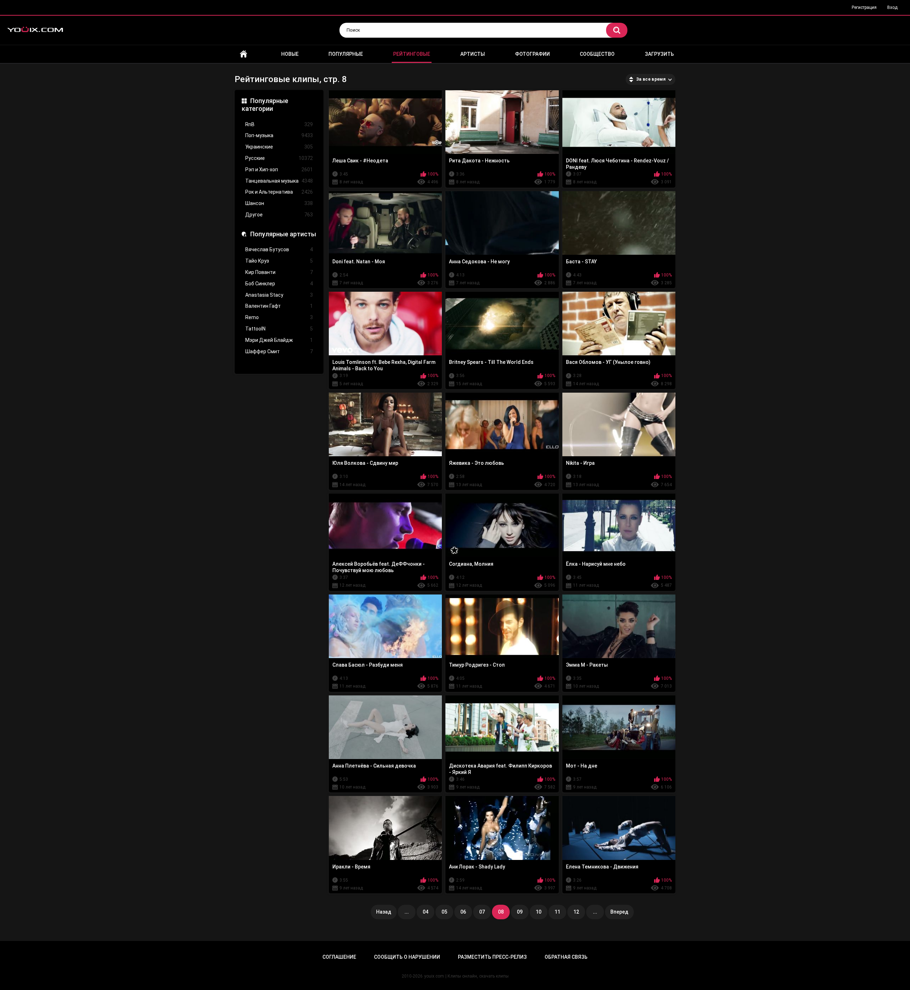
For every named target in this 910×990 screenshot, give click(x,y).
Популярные (345, 54)
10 (538, 912)
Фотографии (532, 54)
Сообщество (597, 54)
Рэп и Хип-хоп (279, 169)
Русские (279, 158)
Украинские (279, 147)
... (407, 912)
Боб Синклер (279, 283)
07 (482, 912)
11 (557, 912)
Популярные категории (265, 104)
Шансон (279, 203)
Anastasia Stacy (279, 295)
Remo (279, 317)
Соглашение (339, 957)
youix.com (434, 976)
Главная (243, 54)
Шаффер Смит (279, 351)
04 (425, 912)
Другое (279, 214)
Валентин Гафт (279, 306)
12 (576, 912)
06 (463, 912)
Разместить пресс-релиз (492, 957)
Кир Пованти (279, 272)
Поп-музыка (279, 135)
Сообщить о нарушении (407, 957)
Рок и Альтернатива (279, 192)
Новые (290, 54)
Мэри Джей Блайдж (279, 340)
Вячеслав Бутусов (279, 249)
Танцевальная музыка (279, 181)
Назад (383, 912)
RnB (279, 124)
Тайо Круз (279, 261)
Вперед (619, 912)
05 (444, 912)
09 (520, 912)
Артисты (472, 54)
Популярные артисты (283, 234)
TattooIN (279, 329)
